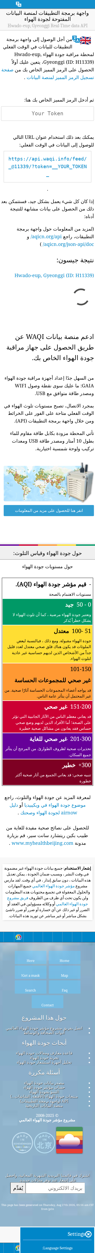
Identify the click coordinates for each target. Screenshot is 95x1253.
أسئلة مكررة (44, 1072)
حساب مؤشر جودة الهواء (44, 1087)
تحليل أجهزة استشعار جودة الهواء (44, 1062)
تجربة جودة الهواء (44, 1057)
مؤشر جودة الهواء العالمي (53, 886)
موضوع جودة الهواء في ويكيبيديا (55, 805)
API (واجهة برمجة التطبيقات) (44, 1101)
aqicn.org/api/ (46, 236)
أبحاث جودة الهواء (44, 1042)
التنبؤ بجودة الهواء (44, 1091)
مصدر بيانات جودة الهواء (44, 1082)
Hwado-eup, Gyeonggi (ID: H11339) (54, 275)
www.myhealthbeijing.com (42, 843)
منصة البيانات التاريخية (44, 1105)
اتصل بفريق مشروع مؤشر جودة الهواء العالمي (44, 1028)
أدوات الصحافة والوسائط (44, 1032)
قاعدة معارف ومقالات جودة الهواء (44, 1052)
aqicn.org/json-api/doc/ (68, 244)
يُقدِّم (18, 1188)
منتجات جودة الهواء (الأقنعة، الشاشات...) (44, 1096)
